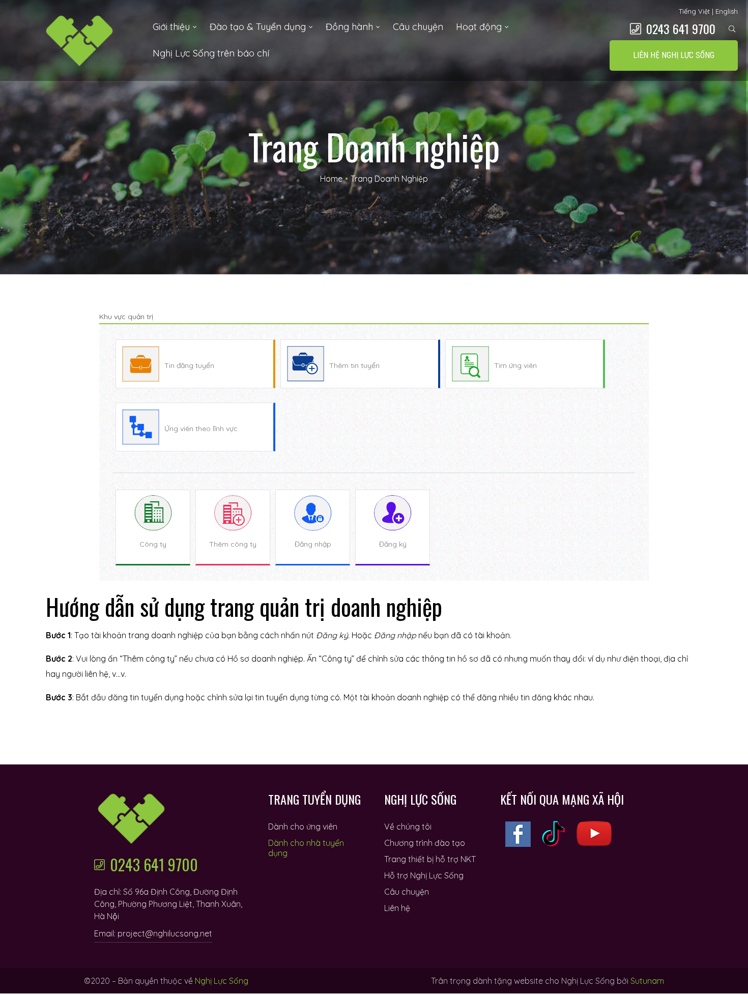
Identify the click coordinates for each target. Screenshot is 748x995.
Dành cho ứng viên (302, 826)
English (726, 11)
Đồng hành (349, 27)
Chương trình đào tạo (424, 843)
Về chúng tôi (407, 826)
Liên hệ (397, 908)
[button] (674, 55)
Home (331, 179)
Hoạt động (479, 27)
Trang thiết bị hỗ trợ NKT (430, 859)
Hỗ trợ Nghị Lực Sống (424, 875)
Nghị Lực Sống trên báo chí (211, 53)
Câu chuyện (418, 27)
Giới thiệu (171, 27)
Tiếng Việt (694, 11)
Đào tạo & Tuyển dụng (258, 27)
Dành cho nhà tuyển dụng (306, 848)
